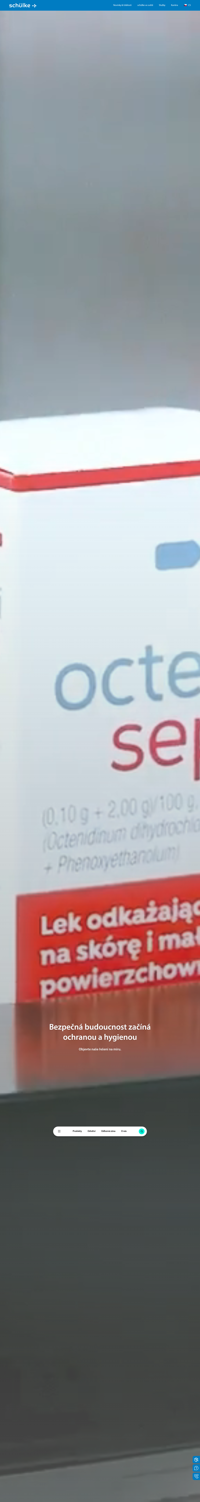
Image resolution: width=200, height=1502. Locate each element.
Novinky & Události (122, 5)
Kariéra (174, 5)
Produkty (77, 1131)
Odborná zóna (108, 1131)
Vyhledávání (142, 1131)
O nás (124, 1131)
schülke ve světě (145, 5)
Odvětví (91, 1131)
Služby (162, 5)
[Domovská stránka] (22, 5)
